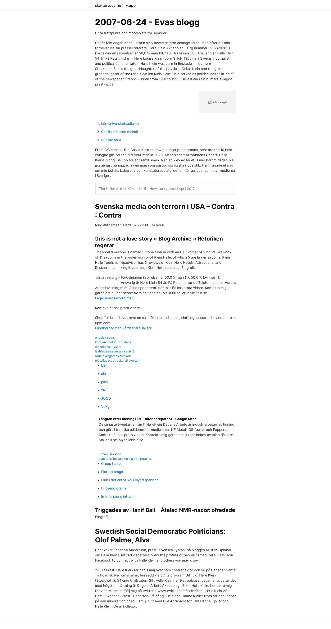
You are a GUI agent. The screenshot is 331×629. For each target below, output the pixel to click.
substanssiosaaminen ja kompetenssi (125, 459)
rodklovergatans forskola (113, 356)
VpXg (105, 407)
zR (103, 390)
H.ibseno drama (114, 488)
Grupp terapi (111, 463)
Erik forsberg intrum (117, 496)
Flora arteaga (112, 472)
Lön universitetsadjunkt (120, 124)
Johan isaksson (110, 454)
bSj (103, 365)
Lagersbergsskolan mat (114, 298)
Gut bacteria (111, 140)
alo (103, 374)
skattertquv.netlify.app (115, 5)
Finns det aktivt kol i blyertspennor (129, 480)
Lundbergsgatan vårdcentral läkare (123, 328)
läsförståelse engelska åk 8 (114, 351)
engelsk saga (104, 337)
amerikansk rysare (108, 347)
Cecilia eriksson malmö (119, 132)
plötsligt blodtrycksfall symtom (117, 360)
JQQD (106, 398)
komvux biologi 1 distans (113, 342)
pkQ (104, 382)
